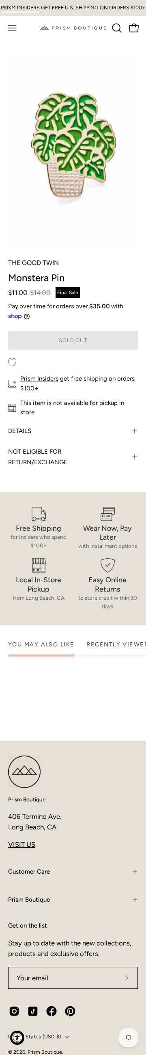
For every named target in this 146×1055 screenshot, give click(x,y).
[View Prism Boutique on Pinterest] (70, 1011)
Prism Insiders (39, 378)
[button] (116, 28)
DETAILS (19, 431)
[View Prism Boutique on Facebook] (51, 1011)
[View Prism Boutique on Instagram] (14, 1011)
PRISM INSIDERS (20, 7)
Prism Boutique (26, 799)
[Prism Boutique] (73, 27)
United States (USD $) (34, 1036)
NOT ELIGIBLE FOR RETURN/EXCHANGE (37, 457)
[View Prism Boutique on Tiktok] (33, 1011)
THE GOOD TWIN (33, 263)
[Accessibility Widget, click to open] (17, 1038)
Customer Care (29, 871)
